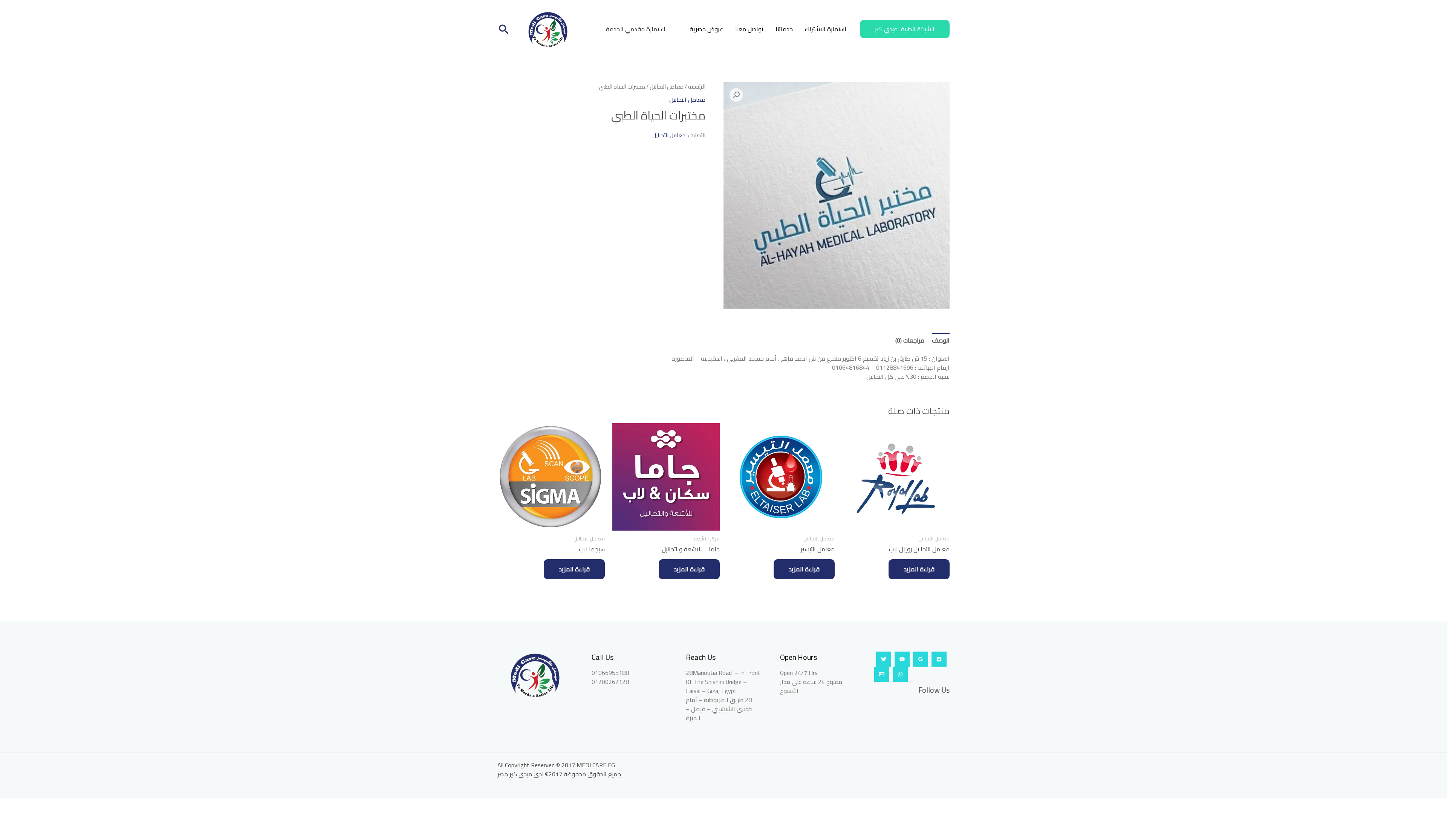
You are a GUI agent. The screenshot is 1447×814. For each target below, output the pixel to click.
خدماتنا (784, 29)
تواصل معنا (749, 29)
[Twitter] (883, 659)
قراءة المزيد (919, 569)
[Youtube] (902, 659)
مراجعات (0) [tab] (909, 340)
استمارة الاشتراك (825, 29)
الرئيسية (696, 86)
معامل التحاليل (667, 86)
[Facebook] (939, 659)
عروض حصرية (706, 29)
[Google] (920, 659)
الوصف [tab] (941, 340)
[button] (905, 29)
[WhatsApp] (900, 674)
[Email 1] (881, 674)
